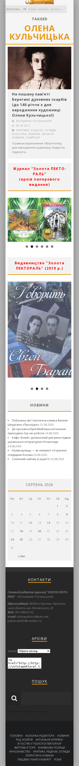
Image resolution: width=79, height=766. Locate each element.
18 (21, 531)
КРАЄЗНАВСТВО (20, 751)
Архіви (12, 651)
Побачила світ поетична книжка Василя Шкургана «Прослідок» (38, 422)
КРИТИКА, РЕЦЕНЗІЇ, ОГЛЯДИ (36, 130)
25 (21, 539)
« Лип (21, 556)
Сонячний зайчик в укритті (31, 459)
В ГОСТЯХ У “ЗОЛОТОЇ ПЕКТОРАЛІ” (40, 743)
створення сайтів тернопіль (27, 711)
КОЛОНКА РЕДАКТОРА (40, 736)
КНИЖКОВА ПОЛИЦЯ (51, 747)
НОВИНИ (34, 134)
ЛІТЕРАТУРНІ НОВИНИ (39, 755)
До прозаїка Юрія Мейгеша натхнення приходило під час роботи (37, 431)
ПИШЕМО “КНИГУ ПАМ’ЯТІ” (34, 759)
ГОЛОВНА (16, 736)
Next (68, 218)
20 (39, 531)
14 (48, 523)
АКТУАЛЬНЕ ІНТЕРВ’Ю (49, 740)
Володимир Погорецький (34, 120)
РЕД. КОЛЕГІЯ (24, 740)
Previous (11, 218)
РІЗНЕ (57, 759)
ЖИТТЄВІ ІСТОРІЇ (24, 747)
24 (12, 539)
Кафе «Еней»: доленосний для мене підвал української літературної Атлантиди (39, 440)
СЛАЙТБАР (33, 137)
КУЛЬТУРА (19, 134)
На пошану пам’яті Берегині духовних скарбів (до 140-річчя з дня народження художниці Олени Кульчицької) (39, 105)
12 (30, 523)
